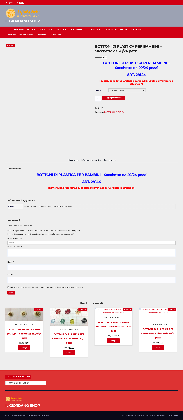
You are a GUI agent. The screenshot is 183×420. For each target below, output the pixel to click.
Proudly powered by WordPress (16, 415)
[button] (172, 32)
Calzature (136, 29)
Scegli (24, 348)
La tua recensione (15, 246)
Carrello (42, 35)
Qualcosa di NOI (172, 415)
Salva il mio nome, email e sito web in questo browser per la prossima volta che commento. (47, 287)
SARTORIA (61, 29)
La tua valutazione (15, 238)
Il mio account (150, 415)
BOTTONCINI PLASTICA (114, 112)
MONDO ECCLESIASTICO (24, 29)
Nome (10, 262)
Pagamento (161, 415)
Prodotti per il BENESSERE (20, 35)
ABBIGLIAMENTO (78, 29)
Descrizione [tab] (74, 160)
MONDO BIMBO (46, 29)
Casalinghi (95, 29)
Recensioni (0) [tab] (110, 160)
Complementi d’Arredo (116, 29)
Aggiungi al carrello (113, 98)
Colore (98, 90)
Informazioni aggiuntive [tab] (91, 160)
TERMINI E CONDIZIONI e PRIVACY (132, 415)
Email (10, 274)
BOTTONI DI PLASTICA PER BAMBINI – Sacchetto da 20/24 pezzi (24, 333)
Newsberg (35, 415)
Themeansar (45, 415)
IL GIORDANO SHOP (22, 21)
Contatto (56, 35)
